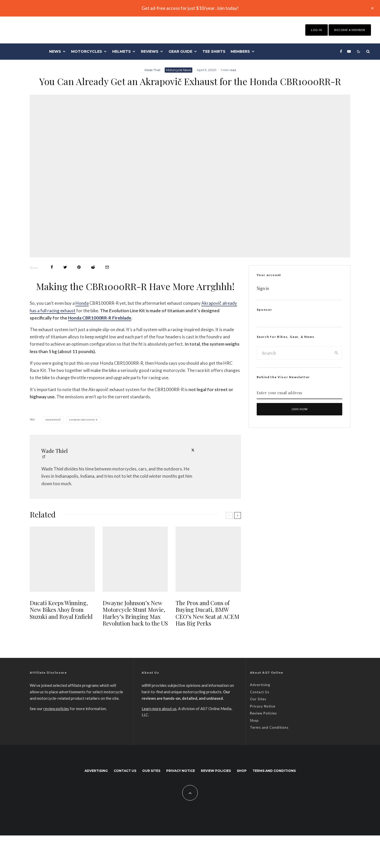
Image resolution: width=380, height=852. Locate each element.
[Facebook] (341, 51)
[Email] (107, 267)
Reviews (149, 51)
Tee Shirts (213, 51)
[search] (336, 353)
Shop (254, 720)
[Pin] (79, 267)
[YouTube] (349, 51)
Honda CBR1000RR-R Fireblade (99, 318)
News (55, 51)
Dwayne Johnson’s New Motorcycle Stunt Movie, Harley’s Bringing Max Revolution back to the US (135, 613)
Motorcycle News (178, 70)
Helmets (121, 51)
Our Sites (258, 699)
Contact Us (259, 692)
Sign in (263, 288)
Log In (316, 30)
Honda (82, 303)
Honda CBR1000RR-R (84, 420)
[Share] (52, 267)
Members (240, 51)
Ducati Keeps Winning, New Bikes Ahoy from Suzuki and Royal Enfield (61, 609)
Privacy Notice (262, 706)
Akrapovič (54, 420)
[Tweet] (65, 267)
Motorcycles (86, 51)
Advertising (260, 685)
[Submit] (93, 267)
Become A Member (349, 30)
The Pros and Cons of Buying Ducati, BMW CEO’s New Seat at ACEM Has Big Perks (207, 613)
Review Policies (263, 713)
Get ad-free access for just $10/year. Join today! (190, 8)
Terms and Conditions (269, 727)
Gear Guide (180, 51)
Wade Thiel (152, 70)
